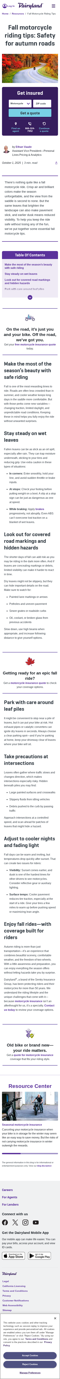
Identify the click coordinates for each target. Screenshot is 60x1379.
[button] (56, 163)
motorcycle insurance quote (28, 683)
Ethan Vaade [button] (24, 146)
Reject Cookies (30, 1364)
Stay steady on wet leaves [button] (21, 273)
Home (5, 13)
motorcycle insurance (28, 1001)
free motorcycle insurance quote (35, 344)
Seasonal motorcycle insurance (22, 1124)
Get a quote (30, 113)
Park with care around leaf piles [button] (24, 289)
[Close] (55, 1318)
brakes (40, 509)
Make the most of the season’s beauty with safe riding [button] (28, 266)
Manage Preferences (30, 1373)
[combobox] (10, 104)
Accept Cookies (30, 1355)
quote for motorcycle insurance (33, 1055)
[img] (30, 297)
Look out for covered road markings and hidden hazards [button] (27, 281)
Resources (18, 13)
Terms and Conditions (36, 1339)
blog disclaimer (44, 1166)
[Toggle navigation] (53, 6)
